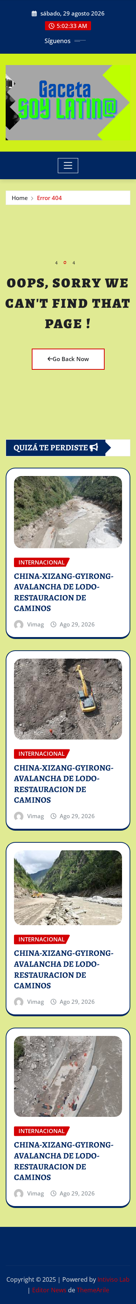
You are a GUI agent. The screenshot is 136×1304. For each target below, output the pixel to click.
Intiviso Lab (113, 1279)
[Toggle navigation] (68, 165)
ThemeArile (93, 1290)
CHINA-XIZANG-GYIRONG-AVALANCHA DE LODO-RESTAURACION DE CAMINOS (64, 592)
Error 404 (49, 198)
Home (20, 198)
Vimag (35, 624)
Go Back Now (71, 359)
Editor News (49, 1290)
